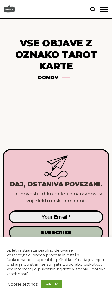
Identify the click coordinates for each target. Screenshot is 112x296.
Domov (48, 78)
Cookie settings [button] (23, 284)
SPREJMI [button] (52, 284)
